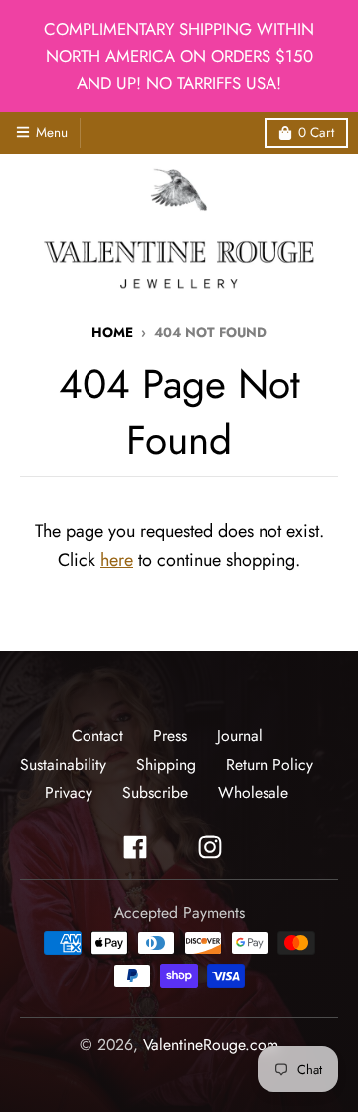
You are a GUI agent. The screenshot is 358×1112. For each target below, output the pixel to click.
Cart (316, 132)
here (116, 560)
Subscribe (155, 792)
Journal (240, 735)
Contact (97, 735)
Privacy (68, 792)
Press (170, 735)
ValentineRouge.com (210, 1044)
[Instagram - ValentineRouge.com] (210, 847)
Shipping (166, 764)
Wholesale (253, 792)
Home (112, 332)
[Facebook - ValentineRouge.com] (135, 847)
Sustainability (63, 764)
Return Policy (269, 764)
